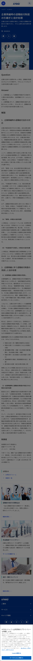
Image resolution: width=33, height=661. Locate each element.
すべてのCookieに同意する (16, 657)
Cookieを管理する (16, 653)
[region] (16, 642)
